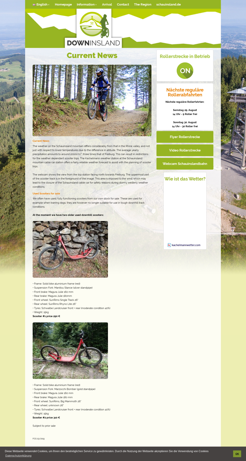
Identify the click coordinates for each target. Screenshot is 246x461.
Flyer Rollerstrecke (185, 137)
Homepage (63, 4)
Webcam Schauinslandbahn (185, 164)
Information (86, 4)
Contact (123, 4)
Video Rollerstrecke (185, 150)
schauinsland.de (168, 4)
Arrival (107, 4)
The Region (142, 4)
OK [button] (237, 453)
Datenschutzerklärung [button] (18, 455)
